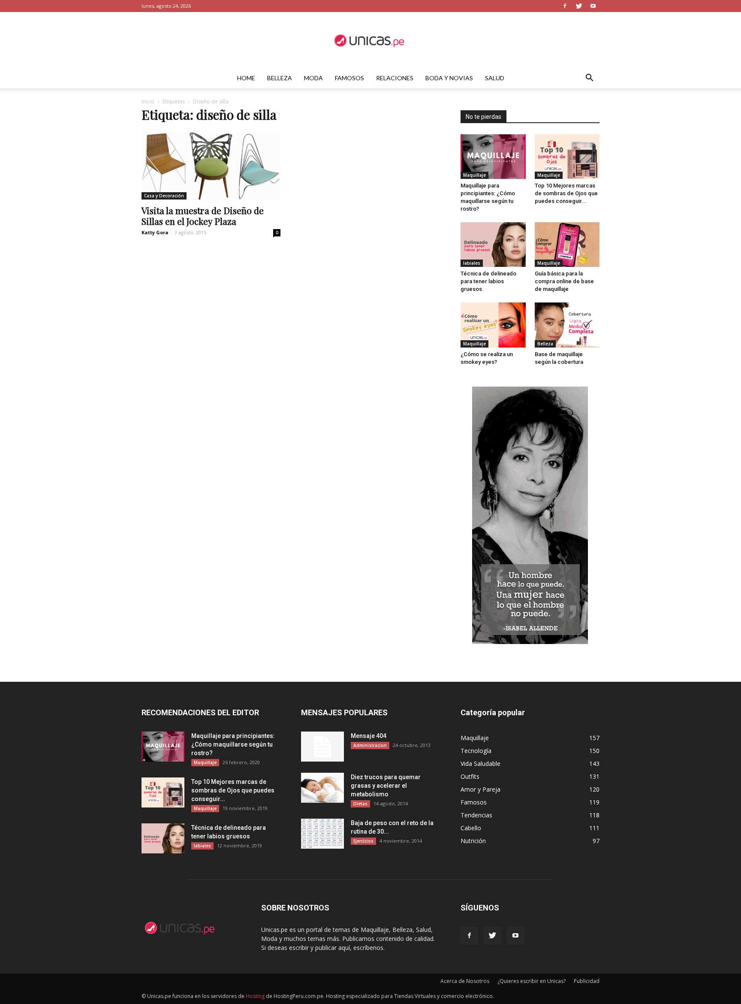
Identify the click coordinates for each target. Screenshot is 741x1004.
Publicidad (586, 981)
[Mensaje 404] (322, 747)
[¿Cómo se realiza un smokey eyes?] (493, 324)
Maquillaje (474, 175)
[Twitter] (578, 6)
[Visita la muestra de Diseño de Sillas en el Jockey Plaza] (211, 165)
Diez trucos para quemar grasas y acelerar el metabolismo (386, 786)
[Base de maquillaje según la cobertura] (567, 324)
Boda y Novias (449, 78)
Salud (494, 78)
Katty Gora (155, 232)
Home (246, 78)
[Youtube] (593, 6)
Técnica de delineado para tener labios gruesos (488, 281)
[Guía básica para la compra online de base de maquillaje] (567, 244)
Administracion (370, 745)
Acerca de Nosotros (464, 981)
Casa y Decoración (164, 196)
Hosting (255, 996)
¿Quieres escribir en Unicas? (531, 981)
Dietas (360, 804)
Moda (313, 78)
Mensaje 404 (368, 735)
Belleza (279, 78)
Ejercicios (363, 841)
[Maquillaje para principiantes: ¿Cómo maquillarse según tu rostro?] (493, 156)
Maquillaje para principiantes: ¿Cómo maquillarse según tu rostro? (233, 744)
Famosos (349, 78)
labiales (471, 263)
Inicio (148, 101)
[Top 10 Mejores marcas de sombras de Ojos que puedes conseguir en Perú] (567, 156)
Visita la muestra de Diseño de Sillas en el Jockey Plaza (203, 215)
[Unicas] (370, 40)
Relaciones (394, 78)
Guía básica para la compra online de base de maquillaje (564, 281)
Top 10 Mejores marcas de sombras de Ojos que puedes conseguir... (566, 193)
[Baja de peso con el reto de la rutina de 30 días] (322, 834)
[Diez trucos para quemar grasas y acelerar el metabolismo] (322, 788)
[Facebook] (564, 6)
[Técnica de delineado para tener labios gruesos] (493, 244)
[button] (589, 79)
